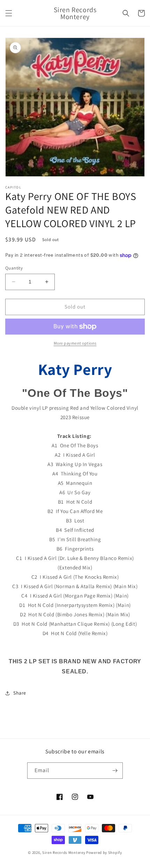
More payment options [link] (75, 343)
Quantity (14, 268)
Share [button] (19, 693)
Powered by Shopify (104, 852)
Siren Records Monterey (63, 852)
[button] (8, 13)
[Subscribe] (114, 770)
